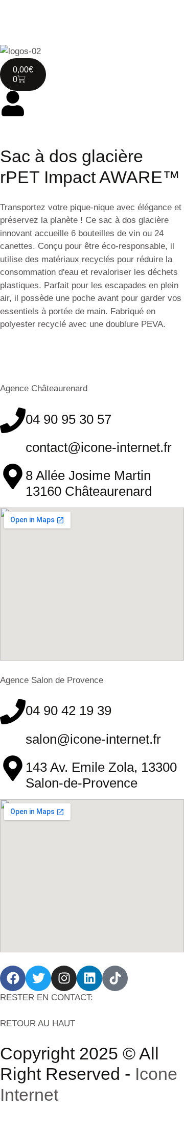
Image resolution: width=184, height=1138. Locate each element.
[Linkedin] (89, 978)
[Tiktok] (115, 978)
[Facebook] (13, 978)
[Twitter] (38, 978)
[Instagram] (64, 978)
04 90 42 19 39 (68, 710)
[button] (92, 22)
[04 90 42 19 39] (13, 711)
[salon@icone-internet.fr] (13, 740)
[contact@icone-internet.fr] (13, 448)
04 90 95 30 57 (68, 419)
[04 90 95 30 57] (13, 420)
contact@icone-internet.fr (99, 447)
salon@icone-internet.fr (93, 739)
